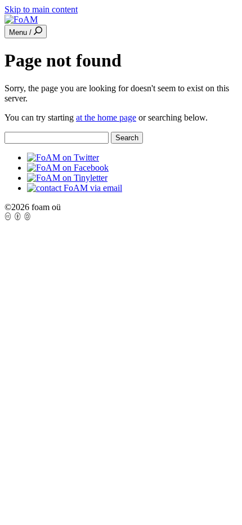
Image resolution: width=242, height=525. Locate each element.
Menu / (21, 32)
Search (126, 138)
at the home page (106, 117)
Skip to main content (41, 9)
